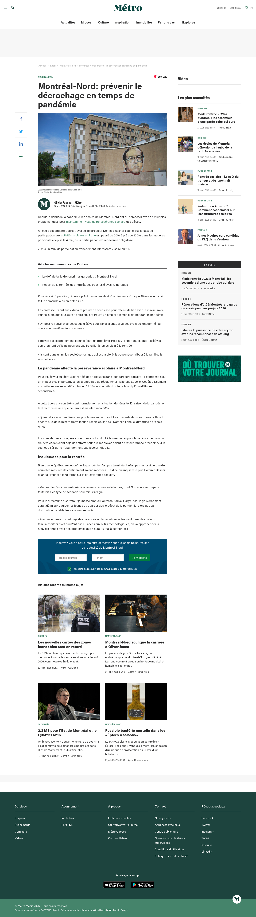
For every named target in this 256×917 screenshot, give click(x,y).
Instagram (207, 831)
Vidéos (19, 838)
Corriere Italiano (118, 838)
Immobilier (144, 22)
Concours (21, 831)
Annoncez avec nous (168, 825)
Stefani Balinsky (226, 190)
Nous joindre (163, 818)
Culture (103, 22)
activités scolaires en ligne (78, 235)
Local (53, 65)
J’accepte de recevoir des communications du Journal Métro (105, 568)
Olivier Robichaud (69, 667)
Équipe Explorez (209, 339)
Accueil (42, 65)
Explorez (188, 22)
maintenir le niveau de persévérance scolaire (96, 221)
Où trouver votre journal (123, 825)
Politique (202, 230)
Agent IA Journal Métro (138, 671)
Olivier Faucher (63, 202)
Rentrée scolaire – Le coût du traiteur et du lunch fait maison (218, 180)
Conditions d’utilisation (169, 849)
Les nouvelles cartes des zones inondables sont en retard (64, 644)
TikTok (205, 838)
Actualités (68, 22)
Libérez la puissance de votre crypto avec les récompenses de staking (207, 332)
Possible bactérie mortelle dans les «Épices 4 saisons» (135, 732)
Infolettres (67, 818)
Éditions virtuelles (119, 818)
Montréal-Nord (68, 65)
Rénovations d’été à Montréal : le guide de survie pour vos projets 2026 (209, 306)
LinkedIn (206, 851)
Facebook (207, 818)
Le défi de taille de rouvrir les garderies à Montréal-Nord (79, 276)
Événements (22, 825)
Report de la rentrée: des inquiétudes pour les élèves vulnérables (85, 284)
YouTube (206, 845)
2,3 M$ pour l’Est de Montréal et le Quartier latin (67, 732)
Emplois (20, 818)
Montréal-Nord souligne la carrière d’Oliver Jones (134, 644)
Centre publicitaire (166, 831)
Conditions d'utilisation (105, 910)
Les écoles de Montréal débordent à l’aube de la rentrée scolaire (214, 147)
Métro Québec (117, 831)
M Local (86, 22)
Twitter (205, 825)
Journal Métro (225, 127)
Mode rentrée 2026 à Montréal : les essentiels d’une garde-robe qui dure (216, 118)
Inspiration (122, 22)
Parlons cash (167, 22)
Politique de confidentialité (171, 856)
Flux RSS (67, 825)
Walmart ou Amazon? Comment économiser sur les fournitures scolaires (216, 210)
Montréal (43, 636)
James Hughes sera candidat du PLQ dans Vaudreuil (218, 237)
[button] (4, 7)
